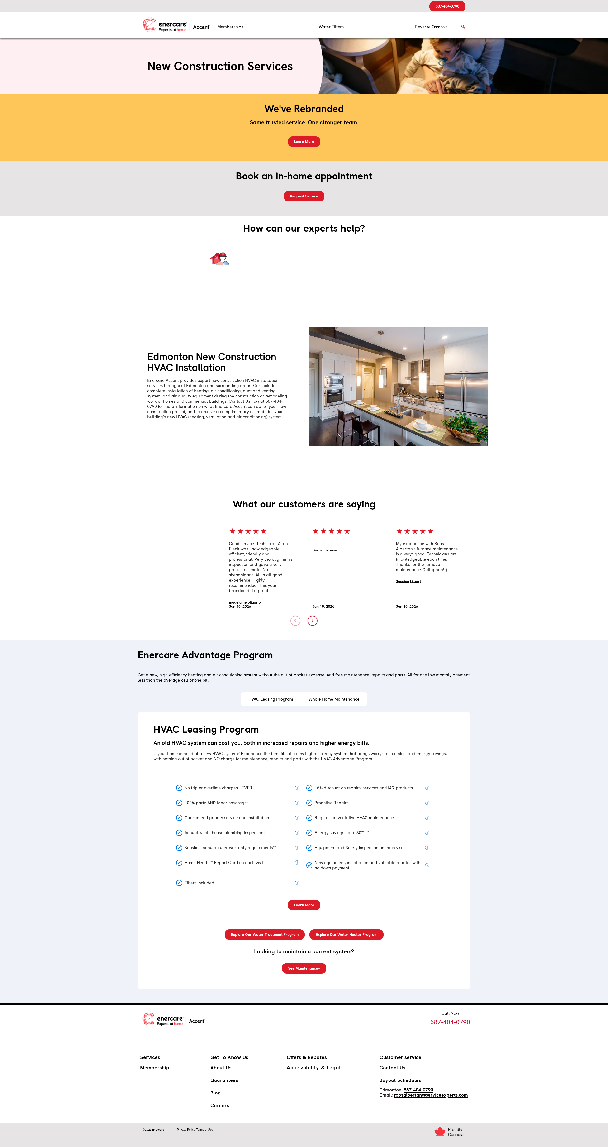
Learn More (304, 141)
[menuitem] (331, 26)
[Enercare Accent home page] (178, 25)
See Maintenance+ (304, 968)
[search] (463, 28)
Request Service (304, 196)
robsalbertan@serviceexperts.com (431, 1095)
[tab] (270, 699)
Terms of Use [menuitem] (204, 1129)
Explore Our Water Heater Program (346, 934)
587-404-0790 (447, 6)
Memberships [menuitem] (230, 26)
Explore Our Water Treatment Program (265, 934)
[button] (295, 621)
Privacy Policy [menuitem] (186, 1129)
